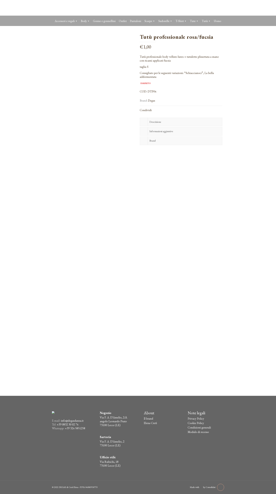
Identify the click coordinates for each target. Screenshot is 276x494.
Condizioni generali (199, 427)
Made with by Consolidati (203, 487)
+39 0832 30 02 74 (67, 424)
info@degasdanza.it (72, 420)
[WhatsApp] (208, 7)
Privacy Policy (196, 418)
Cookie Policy (196, 423)
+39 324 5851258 (75, 428)
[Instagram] (220, 7)
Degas (151, 100)
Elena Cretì (150, 423)
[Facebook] (214, 7)
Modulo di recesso (198, 432)
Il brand (148, 418)
